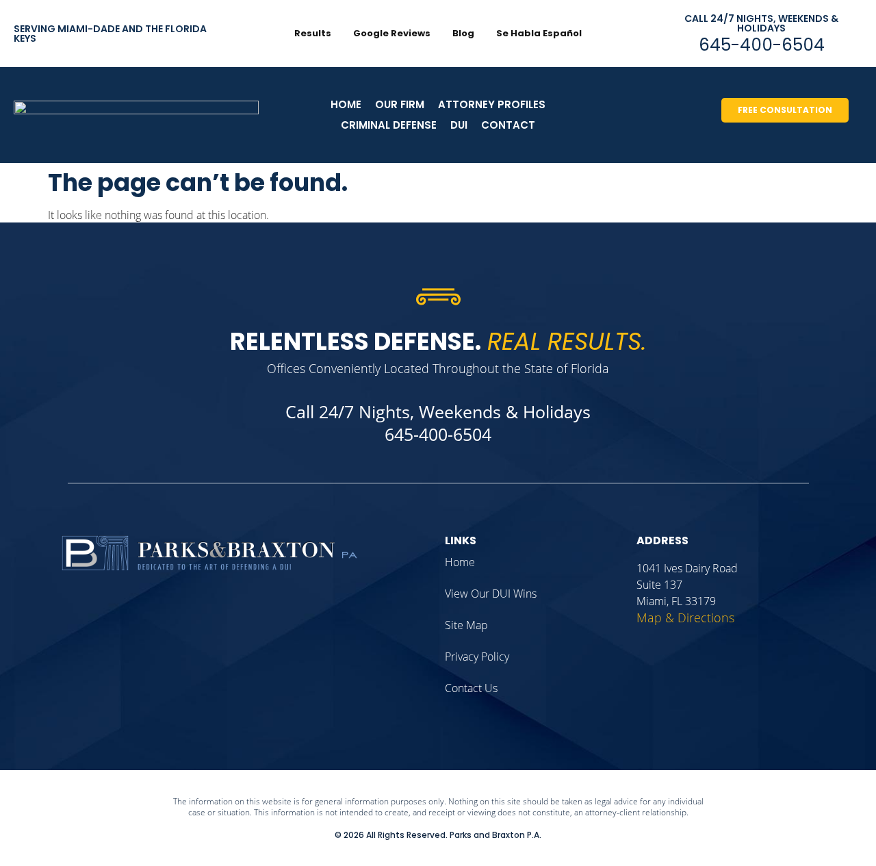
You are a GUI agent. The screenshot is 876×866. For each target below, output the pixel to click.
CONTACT (508, 125)
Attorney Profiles (491, 104)
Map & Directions (685, 617)
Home (346, 104)
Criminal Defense (389, 125)
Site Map (466, 625)
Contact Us (471, 688)
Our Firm (399, 104)
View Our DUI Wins (491, 593)
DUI (458, 125)
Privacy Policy (477, 656)
